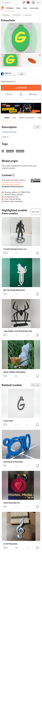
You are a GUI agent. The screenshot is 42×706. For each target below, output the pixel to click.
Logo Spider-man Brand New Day (17, 331)
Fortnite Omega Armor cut (14, 249)
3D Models (6, 15)
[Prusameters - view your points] (28, 2)
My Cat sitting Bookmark (14, 290)
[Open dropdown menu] (39, 20)
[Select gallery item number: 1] (20, 244)
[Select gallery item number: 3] (22, 285)
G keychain (8, 421)
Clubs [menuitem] (25, 8)
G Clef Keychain (10, 544)
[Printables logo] (2, 8)
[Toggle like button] (4, 253)
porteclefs (20, 151)
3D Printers (17, 15)
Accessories (28, 15)
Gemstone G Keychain (13, 462)
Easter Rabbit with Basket (14, 372)
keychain (10, 151)
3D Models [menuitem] (10, 8)
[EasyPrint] (24, 2)
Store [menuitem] (18, 8)
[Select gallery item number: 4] (23, 326)
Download (22, 87)
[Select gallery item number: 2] (21, 244)
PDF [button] (37, 127)
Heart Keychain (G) (11, 503)
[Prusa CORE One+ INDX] (21, 108)
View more (35, 212)
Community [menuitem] (34, 8)
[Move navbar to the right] (39, 8)
